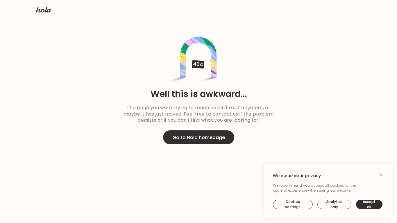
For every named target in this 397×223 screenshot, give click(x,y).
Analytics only (334, 204)
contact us (225, 114)
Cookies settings (293, 204)
